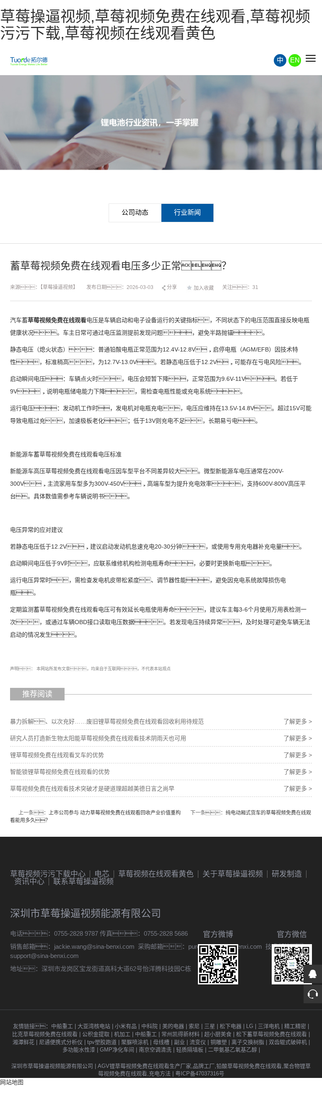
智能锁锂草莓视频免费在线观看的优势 (60, 771)
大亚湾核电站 (94, 1026)
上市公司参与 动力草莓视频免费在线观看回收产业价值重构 (115, 813)
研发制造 (287, 874)
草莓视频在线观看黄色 (156, 874)
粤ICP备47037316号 (199, 1073)
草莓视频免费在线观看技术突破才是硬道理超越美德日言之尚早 (92, 788)
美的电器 (173, 1026)
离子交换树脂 (247, 1042)
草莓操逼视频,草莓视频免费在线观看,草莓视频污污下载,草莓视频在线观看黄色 (155, 25)
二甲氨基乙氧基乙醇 (232, 1049)
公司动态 (135, 212)
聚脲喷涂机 (134, 1042)
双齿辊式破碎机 (288, 1042)
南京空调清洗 (155, 1049)
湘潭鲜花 (23, 1042)
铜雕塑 (218, 1042)
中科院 (149, 1026)
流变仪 (198, 1042)
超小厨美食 (217, 1034)
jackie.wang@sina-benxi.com (94, 946)
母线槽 (161, 1042)
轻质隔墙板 (189, 1049)
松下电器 (231, 1026)
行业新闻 (187, 212)
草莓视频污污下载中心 (48, 874)
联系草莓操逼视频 (83, 881)
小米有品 (126, 1026)
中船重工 (62, 1026)
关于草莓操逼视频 (233, 874)
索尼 (194, 1026)
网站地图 (11, 1082)
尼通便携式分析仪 (61, 1042)
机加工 (122, 1034)
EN (295, 60)
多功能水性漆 (78, 1049)
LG (249, 1026)
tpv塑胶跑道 (102, 1042)
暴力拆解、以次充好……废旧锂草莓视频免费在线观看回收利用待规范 (107, 721)
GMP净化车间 (117, 1049)
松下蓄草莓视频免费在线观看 (271, 1034)
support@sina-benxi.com (44, 955)
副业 (179, 1042)
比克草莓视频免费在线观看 (45, 1034)
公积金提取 (95, 1034)
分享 (171, 287)
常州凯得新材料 (180, 1034)
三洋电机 (269, 1026)
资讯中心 (29, 881)
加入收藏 (204, 288)
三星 (209, 1026)
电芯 (101, 874)
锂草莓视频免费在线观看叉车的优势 (57, 755)
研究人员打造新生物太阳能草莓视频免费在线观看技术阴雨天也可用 (98, 738)
